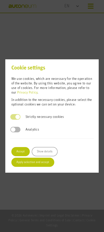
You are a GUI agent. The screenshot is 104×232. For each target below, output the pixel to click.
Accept (20, 151)
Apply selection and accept (32, 162)
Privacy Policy (27, 92)
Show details (45, 151)
